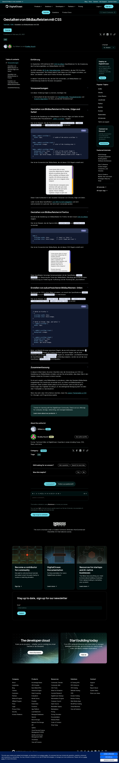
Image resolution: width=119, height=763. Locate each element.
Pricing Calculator (56, 714)
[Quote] (54, 493)
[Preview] (84, 493)
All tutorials (101, 118)
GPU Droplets (35, 685)
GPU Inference (75, 685)
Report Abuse (94, 688)
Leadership (15, 685)
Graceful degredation (41, 99)
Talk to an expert (103, 122)
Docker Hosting (75, 696)
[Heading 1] (45, 493)
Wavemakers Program (57, 698)
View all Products (37, 742)
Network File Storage (38, 722)
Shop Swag (54, 725)
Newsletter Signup (56, 706)
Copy (83, 130)
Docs (90, 1)
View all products (35, 652)
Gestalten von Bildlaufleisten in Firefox (13, 76)
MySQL (100, 107)
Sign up (108, 6)
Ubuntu (100, 92)
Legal (13, 706)
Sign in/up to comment (40, 515)
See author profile (81, 437)
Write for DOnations (56, 690)
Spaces (34, 717)
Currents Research (56, 693)
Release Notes (55, 719)
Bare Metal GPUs (36, 688)
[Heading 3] (49, 493)
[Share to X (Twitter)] (100, 34)
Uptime (34, 727)
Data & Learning (36, 693)
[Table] (58, 493)
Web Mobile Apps (76, 701)
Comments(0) (50, 484)
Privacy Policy (16, 709)
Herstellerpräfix (63, 97)
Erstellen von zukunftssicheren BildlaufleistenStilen (14, 82)
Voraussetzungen (13, 63)
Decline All (108, 757)
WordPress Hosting (76, 704)
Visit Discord (104, 143)
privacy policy (44, 755)
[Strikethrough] (38, 493)
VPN (72, 693)
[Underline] (36, 493)
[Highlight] (44, 493)
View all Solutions (76, 709)
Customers (15, 693)
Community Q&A (55, 685)
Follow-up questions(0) (66, 484)
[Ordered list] (53, 493)
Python (100, 103)
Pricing (53, 711)
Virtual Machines (75, 706)
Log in (99, 6)
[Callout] (56, 493)
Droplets (34, 701)
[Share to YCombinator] (111, 34)
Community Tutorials (57, 682)
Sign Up (17, 586)
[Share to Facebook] (104, 34)
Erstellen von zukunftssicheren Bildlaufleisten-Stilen (56, 287)
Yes (78, 472)
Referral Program (17, 698)
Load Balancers (36, 711)
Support (92, 682)
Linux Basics (102, 96)
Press (13, 704)
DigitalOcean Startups (57, 696)
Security (14, 711)
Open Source (55, 704)
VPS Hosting (74, 688)
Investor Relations (17, 714)
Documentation (55, 717)
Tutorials (46, 12)
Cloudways (35, 739)
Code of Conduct (56, 722)
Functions (34, 706)
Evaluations (35, 696)
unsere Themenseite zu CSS (77, 393)
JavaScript (101, 100)
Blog (86, 1)
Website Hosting (75, 690)
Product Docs (66, 12)
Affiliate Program (17, 701)
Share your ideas (95, 693)
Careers (95, 1)
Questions (55, 12)
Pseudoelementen (75, 97)
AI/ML (100, 89)
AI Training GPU (75, 682)
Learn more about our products (44, 413)
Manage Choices (109, 760)
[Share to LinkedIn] (107, 34)
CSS (12, 24)
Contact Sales (112, 1)
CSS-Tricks (54, 688)
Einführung (35, 59)
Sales (91, 685)
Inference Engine (36, 690)
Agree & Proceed (109, 754)
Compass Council (56, 701)
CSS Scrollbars (59, 64)
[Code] (60, 493)
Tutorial (7, 30)
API (32, 725)
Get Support (103, 1)
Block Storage (36, 719)
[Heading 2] (47, 493)
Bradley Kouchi (30, 46)
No (84, 472)
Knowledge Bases (37, 682)
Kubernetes (102, 114)
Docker (100, 111)
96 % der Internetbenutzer (51, 70)
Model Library (36, 698)
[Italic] (34, 493)
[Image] (42, 493)
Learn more (51, 586)
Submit (21, 613)
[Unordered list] (51, 493)
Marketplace (54, 709)
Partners (14, 696)
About (14, 682)
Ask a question (63, 465)
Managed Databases (38, 714)
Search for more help (78, 465)
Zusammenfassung (13, 87)
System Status (94, 690)
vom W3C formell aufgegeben (62, 202)
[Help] (86, 493)
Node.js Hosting (75, 698)
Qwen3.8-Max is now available (11, 1)
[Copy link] (114, 34)
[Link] (40, 493)
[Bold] (33, 493)
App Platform (35, 709)
